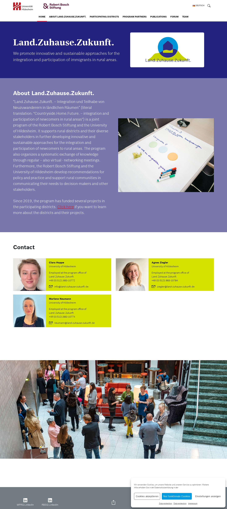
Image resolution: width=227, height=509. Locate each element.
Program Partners (135, 16)
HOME (42, 16)
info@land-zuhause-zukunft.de (71, 286)
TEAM (185, 16)
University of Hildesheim (62, 266)
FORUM (174, 16)
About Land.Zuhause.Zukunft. (67, 16)
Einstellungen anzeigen (208, 496)
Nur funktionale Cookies (176, 496)
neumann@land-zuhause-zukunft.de (74, 322)
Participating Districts (104, 16)
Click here (65, 206)
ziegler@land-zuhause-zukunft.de (176, 286)
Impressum (192, 503)
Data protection (165, 503)
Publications (158, 16)
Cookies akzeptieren (147, 496)
